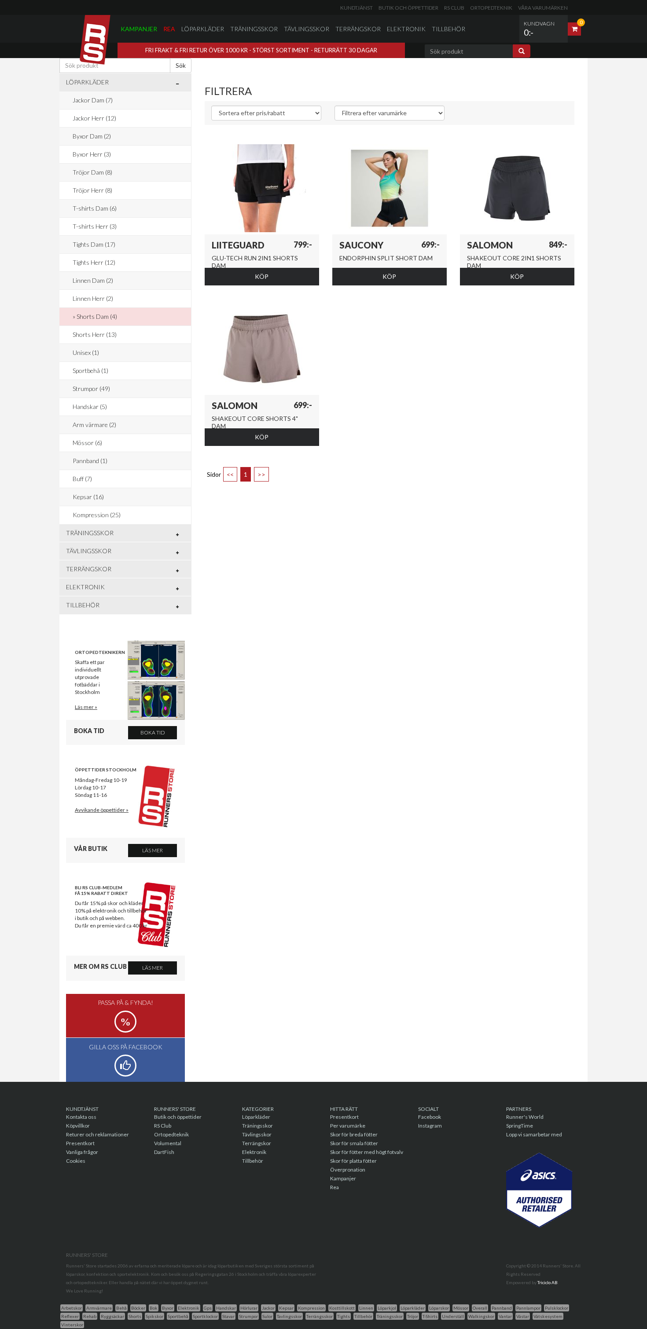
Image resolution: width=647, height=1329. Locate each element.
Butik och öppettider (408, 7)
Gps (208, 1308)
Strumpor (248, 1316)
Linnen (366, 1308)
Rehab (89, 1316)
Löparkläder (202, 29)
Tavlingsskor (289, 1316)
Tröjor (412, 1316)
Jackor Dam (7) (93, 100)
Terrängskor (358, 29)
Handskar (226, 1308)
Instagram (430, 1125)
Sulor (267, 1316)
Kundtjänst (356, 7)
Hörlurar (248, 1308)
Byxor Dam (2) (92, 136)
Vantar (505, 1316)
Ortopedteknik (491, 7)
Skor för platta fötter (353, 1160)
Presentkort (80, 1143)
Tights (343, 1316)
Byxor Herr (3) (92, 154)
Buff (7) (82, 478)
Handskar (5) (90, 406)
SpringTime (519, 1125)
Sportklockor (205, 1316)
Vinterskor (72, 1324)
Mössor (460, 1308)
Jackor (268, 1308)
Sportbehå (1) (90, 370)
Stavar (228, 1316)
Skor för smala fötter (354, 1143)
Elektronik (406, 29)
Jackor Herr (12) (94, 118)
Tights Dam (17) (94, 244)
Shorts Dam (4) (97, 316)
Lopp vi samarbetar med (534, 1134)
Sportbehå (178, 1316)
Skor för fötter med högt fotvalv (366, 1152)
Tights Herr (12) (94, 262)
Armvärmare (99, 1308)
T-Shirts (430, 1316)
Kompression (311, 1308)
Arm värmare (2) (94, 424)
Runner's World (525, 1117)
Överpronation (347, 1169)
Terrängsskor (319, 1316)
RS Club (454, 7)
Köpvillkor (78, 1125)
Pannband (502, 1308)
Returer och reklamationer (97, 1134)
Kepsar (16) (88, 496)
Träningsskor (254, 29)
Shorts (135, 1316)
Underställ (453, 1316)
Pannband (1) (90, 460)
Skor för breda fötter (354, 1134)
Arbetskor (71, 1308)
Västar (522, 1316)
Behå (121, 1308)
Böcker (138, 1308)
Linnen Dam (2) (93, 280)
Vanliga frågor (82, 1152)
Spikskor (154, 1316)
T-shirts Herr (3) (95, 226)
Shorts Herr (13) (95, 334)
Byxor (167, 1308)
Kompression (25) (97, 514)
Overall (480, 1308)
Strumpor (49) (91, 388)
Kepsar (286, 1308)
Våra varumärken (543, 7)
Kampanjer (139, 29)
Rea (169, 29)
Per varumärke (347, 1125)
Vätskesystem (547, 1316)
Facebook (429, 1117)
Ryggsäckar (112, 1316)
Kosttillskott (342, 1308)
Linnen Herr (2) (93, 298)
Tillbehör (448, 29)
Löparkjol (387, 1308)
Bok (154, 1308)
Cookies (75, 1160)
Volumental (167, 1143)
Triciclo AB (547, 1282)
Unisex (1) (86, 352)
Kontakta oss (81, 1117)
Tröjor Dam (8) (92, 172)
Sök (181, 65)
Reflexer (70, 1316)
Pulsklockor (556, 1308)
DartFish (164, 1152)
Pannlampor (528, 1308)
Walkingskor (481, 1316)
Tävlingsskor (306, 29)
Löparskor (439, 1308)
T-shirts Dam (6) (95, 208)
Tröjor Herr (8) (92, 190)
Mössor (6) (87, 442)
